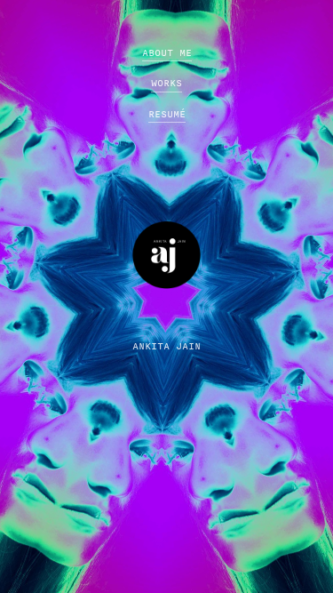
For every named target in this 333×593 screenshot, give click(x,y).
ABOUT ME (167, 53)
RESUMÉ (167, 114)
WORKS (166, 83)
